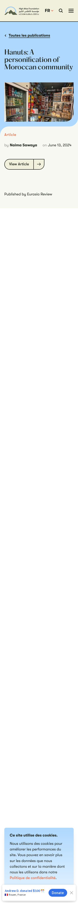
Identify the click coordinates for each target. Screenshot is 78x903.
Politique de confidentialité (32, 878)
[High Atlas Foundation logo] (21, 11)
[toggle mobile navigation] (71, 10)
